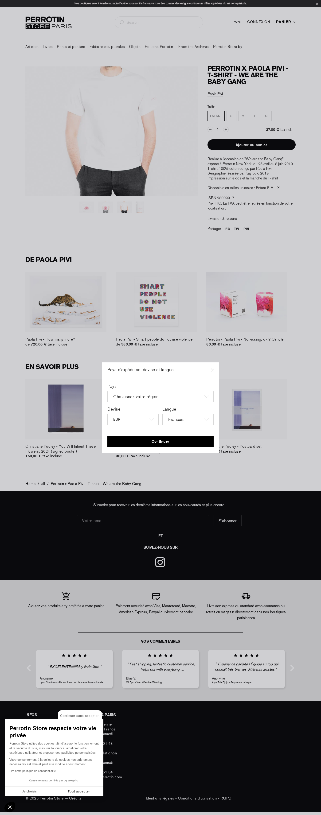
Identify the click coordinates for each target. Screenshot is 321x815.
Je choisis (29, 791)
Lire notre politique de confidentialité (32, 771)
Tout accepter (79, 791)
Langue (169, 409)
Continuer (160, 441)
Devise (113, 409)
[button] (10, 807)
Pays (112, 386)
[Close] (217, 372)
